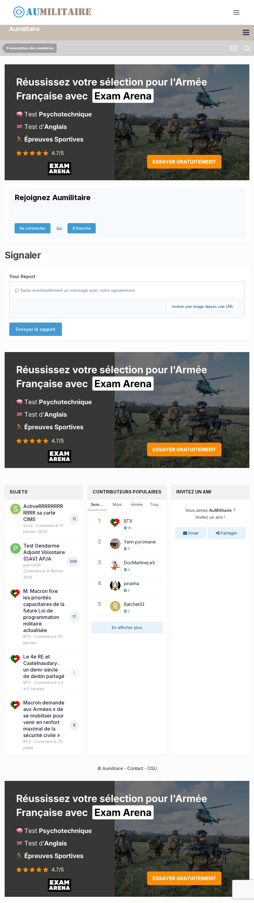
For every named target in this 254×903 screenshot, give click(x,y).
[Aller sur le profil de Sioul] (15, 509)
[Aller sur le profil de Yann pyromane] (115, 544)
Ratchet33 (134, 604)
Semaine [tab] (99, 504)
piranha (131, 583)
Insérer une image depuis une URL (203, 306)
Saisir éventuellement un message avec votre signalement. (77, 290)
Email (192, 532)
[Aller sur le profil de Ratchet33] (115, 606)
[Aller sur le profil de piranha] (115, 585)
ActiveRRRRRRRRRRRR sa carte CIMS (43, 512)
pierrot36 (32, 564)
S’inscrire (81, 228)
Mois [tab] (117, 504)
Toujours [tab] (158, 504)
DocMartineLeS (139, 562)
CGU (152, 768)
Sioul (28, 525)
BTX (27, 636)
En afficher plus (127, 627)
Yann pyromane (140, 541)
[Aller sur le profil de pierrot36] (15, 548)
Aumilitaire (24, 29)
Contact (135, 768)
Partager (228, 532)
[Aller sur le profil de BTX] (15, 594)
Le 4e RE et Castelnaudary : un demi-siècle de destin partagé (43, 666)
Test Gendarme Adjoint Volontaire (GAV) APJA (44, 552)
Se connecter (33, 228)
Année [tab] (137, 504)
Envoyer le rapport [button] (35, 329)
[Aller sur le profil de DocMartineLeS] (115, 564)
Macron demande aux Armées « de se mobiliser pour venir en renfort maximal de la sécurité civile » (43, 718)
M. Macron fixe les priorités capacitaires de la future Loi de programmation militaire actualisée (43, 610)
